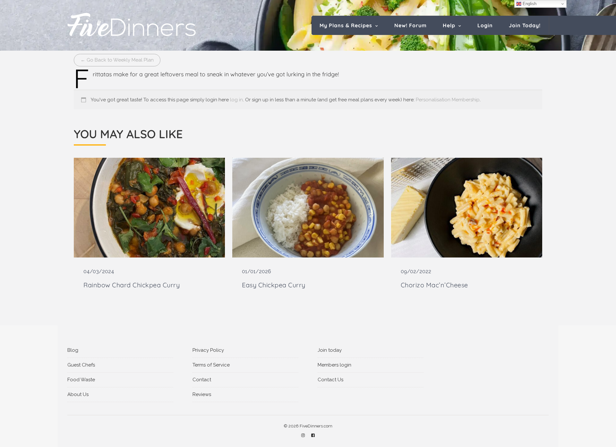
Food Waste (81, 380)
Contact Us (330, 380)
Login (485, 25)
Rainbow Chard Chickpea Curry (131, 285)
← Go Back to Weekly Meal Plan (117, 60)
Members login (334, 365)
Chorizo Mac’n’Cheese (434, 285)
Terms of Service (211, 365)
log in (236, 100)
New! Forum (410, 25)
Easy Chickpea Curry (273, 285)
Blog (72, 350)
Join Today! (525, 25)
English (528, 3)
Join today (330, 350)
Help (449, 25)
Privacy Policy (208, 350)
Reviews (202, 394)
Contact (202, 380)
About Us (78, 394)
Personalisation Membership (448, 100)
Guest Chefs (81, 365)
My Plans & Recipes (346, 25)
